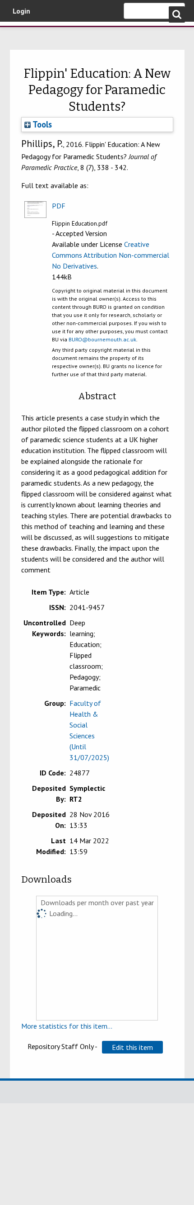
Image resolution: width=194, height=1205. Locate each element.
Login (21, 10)
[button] (132, 1047)
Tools (41, 124)
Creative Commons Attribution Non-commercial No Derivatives (110, 255)
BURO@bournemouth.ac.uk (102, 339)
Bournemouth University (20, 34)
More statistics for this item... (66, 1025)
